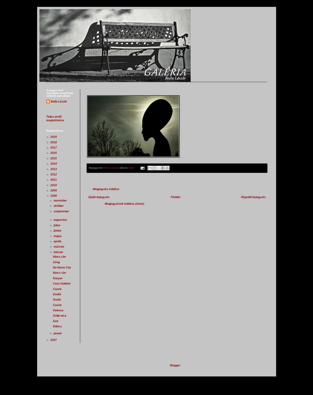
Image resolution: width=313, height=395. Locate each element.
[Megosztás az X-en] (158, 168)
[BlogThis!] (154, 168)
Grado (57, 299)
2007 (54, 340)
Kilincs (57, 326)
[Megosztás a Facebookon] (163, 168)
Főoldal (175, 197)
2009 (54, 190)
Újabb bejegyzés (99, 197)
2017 (54, 147)
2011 (54, 179)
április (58, 241)
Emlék (57, 294)
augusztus (61, 219)
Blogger (175, 365)
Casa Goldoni (61, 283)
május (58, 236)
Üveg (56, 262)
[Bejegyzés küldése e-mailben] (142, 167)
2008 (54, 195)
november (61, 200)
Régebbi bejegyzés (253, 197)
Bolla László (59, 101)
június (58, 230)
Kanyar (58, 278)
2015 (54, 158)
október (59, 205)
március (59, 246)
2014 (54, 163)
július (57, 225)
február (59, 252)
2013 (54, 169)
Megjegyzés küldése (106, 189)
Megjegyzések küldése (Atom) (124, 203)
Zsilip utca (59, 315)
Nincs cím (59, 256)
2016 (54, 153)
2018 (54, 142)
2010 (54, 185)
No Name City (62, 267)
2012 (54, 174)
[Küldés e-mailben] (150, 168)
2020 (54, 136)
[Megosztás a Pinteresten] (167, 168)
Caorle (57, 289)
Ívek (55, 321)
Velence (58, 310)
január (58, 333)
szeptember (61, 211)
